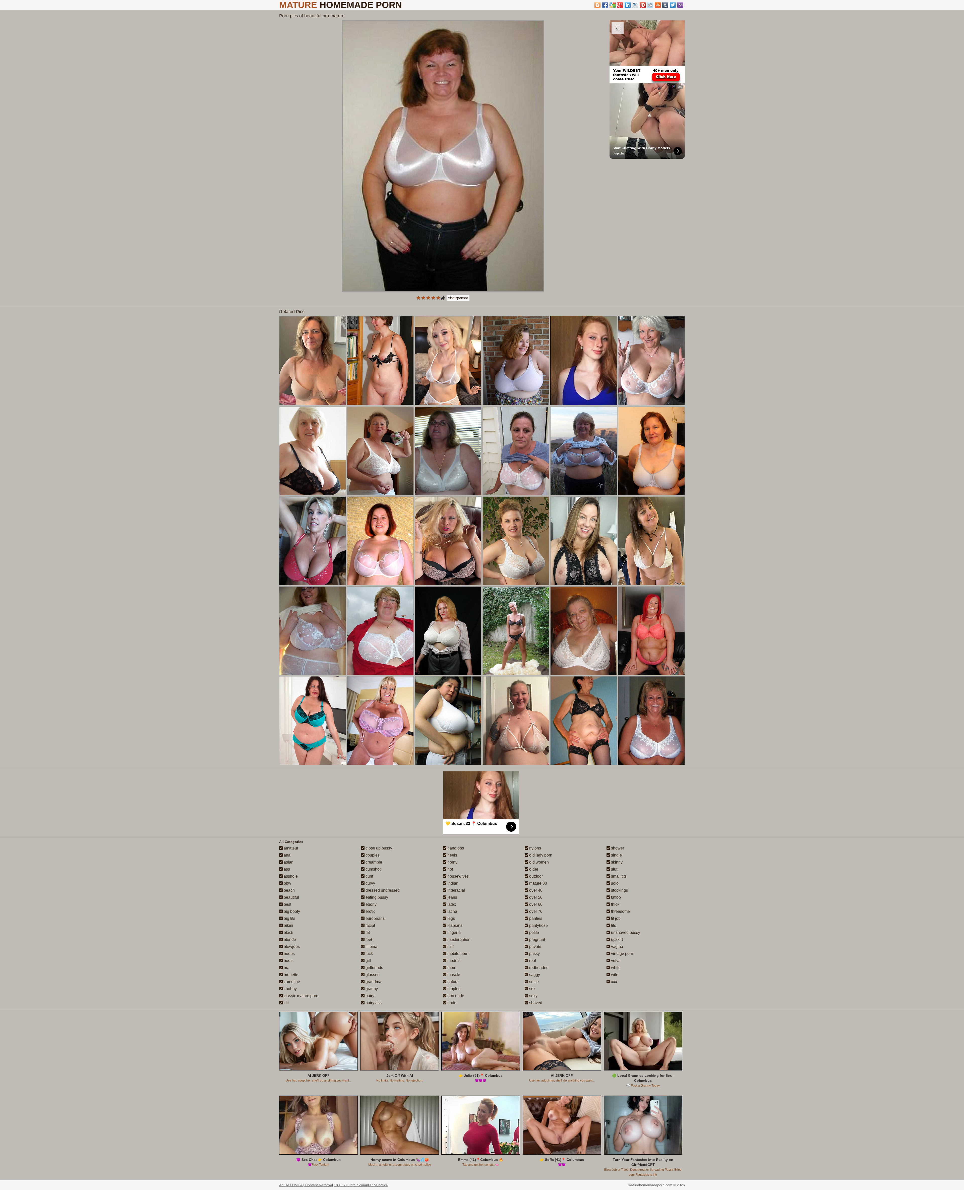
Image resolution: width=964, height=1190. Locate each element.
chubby (290, 989)
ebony (371, 904)
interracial (455, 890)
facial (370, 925)
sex (531, 989)
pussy (534, 953)
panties (535, 918)
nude (451, 1003)
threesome (620, 911)
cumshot (373, 869)
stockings (619, 890)
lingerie (453, 932)
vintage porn (621, 953)
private (534, 946)
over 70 (535, 911)
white (615, 968)
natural (453, 982)
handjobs (455, 848)
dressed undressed (382, 890)
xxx (613, 982)
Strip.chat (619, 153)
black (288, 932)
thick (614, 904)
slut (613, 869)
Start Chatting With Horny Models (641, 148)
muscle (453, 975)
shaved (535, 1003)
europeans (375, 918)
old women (538, 862)
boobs (289, 953)
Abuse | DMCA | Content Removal (306, 1185)
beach (289, 890)
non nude (455, 996)
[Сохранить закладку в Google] (613, 5)
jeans (451, 897)
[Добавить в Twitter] (673, 5)
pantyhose (538, 925)
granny (371, 989)
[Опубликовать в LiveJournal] (635, 5)
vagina (616, 946)
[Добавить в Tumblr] (665, 5)
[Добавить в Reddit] (650, 5)
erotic (370, 911)
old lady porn (540, 855)
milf (450, 946)
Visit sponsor (458, 298)
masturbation (458, 939)
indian (452, 883)
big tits (289, 918)
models (453, 960)
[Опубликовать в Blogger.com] (597, 5)
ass (286, 869)
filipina (371, 946)
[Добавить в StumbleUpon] (658, 5)
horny (451, 862)
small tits (618, 876)
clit (286, 1003)
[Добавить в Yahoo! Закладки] (680, 5)
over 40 (535, 890)
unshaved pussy (625, 932)
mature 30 (537, 883)
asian (288, 862)
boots (288, 960)
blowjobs (291, 946)
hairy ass (373, 1003)
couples (372, 855)
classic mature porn (300, 996)
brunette (290, 975)
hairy (369, 996)
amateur (290, 848)
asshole (290, 876)
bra (286, 968)
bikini (288, 925)
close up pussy (378, 848)
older (533, 869)
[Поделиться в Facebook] (605, 5)
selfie (533, 982)
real (532, 960)
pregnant (536, 939)
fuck (369, 953)
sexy (532, 996)
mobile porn (457, 953)
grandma (373, 982)
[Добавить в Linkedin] (628, 5)
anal (287, 855)
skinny (616, 862)
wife (614, 975)
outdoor (535, 876)
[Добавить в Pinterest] (643, 5)
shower (617, 848)
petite (533, 932)
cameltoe (291, 982)
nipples (453, 989)
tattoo (615, 897)
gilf (368, 960)
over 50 (535, 897)
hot (449, 869)
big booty (291, 911)
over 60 (535, 904)
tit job (615, 918)
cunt (369, 876)
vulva (615, 960)
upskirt (616, 939)
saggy (534, 975)
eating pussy (376, 897)
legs (450, 918)
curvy (370, 883)
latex (451, 904)
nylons (534, 848)
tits (613, 925)
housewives (457, 876)
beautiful (291, 897)
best (287, 904)
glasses (372, 975)
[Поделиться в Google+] (620, 5)
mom (451, 968)
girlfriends (374, 968)
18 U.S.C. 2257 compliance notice (361, 1185)
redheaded (538, 968)
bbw (287, 883)
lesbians (454, 925)
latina (451, 911)
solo (614, 883)
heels (451, 855)
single (616, 855)
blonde (289, 939)
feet (368, 939)
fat (367, 932)
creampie (373, 862)
